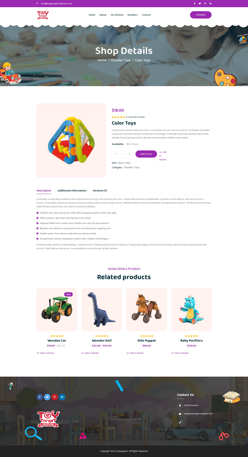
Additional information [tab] (72, 191)
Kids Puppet (146, 340)
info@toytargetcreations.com (56, 3)
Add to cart (146, 154)
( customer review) (135, 117)
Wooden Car (57, 340)
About (102, 15)
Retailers (133, 15)
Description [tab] (43, 191)
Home (92, 15)
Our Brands (117, 15)
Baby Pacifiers (191, 340)
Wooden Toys (121, 60)
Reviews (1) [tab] (100, 191)
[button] (162, 156)
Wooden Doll (102, 340)
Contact (146, 15)
